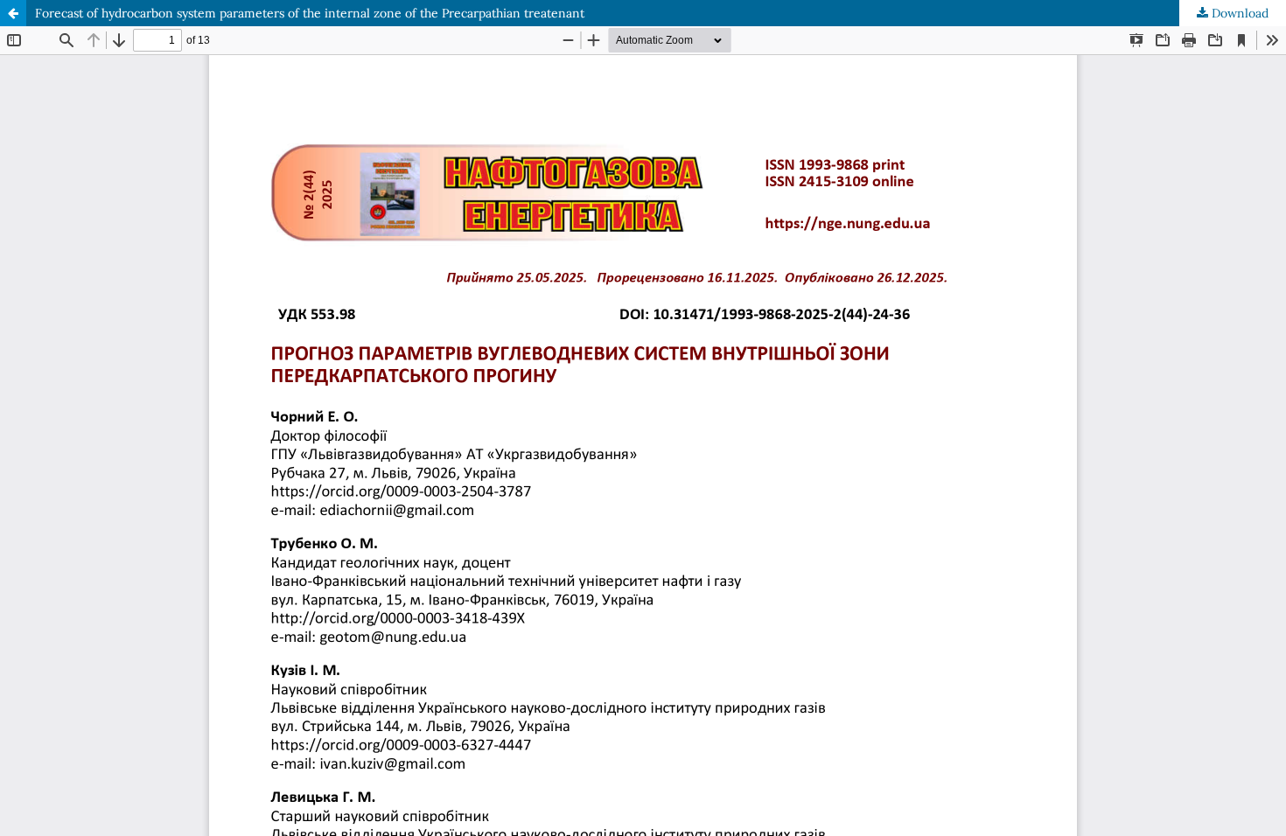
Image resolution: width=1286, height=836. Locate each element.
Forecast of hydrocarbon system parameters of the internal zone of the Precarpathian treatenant (309, 13)
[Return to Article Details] (13, 13)
